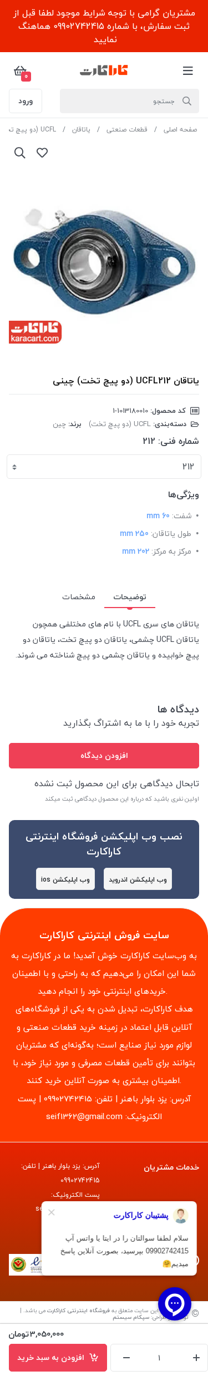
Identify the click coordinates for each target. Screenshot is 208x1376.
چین (59, 424)
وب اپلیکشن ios (65, 880)
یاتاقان (81, 129)
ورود (25, 101)
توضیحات (129, 597)
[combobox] (104, 466)
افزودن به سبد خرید (53, 1357)
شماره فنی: (178, 441)
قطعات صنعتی (127, 129)
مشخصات (78, 597)
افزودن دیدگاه (104, 755)
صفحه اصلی (180, 129)
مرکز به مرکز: (171, 551)
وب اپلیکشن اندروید (138, 880)
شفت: (181, 516)
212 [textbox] (188, 466)
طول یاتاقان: (171, 533)
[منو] (188, 70)
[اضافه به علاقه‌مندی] (42, 152)
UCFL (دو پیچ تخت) (120, 424)
